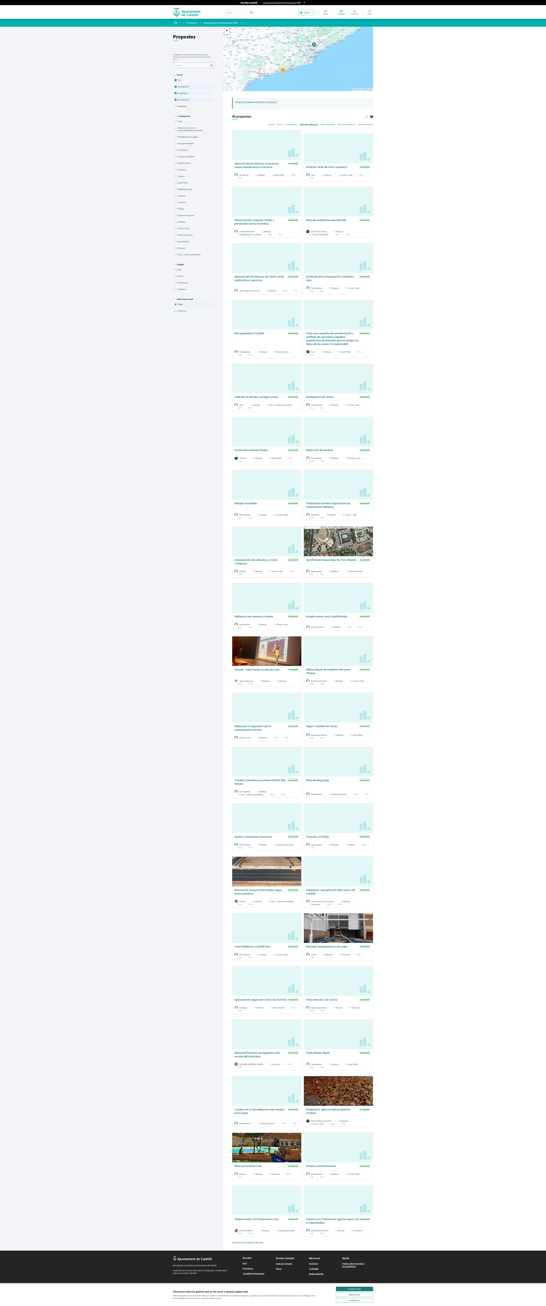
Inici (245, 1263)
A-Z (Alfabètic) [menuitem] (291, 124)
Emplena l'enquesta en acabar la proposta (256, 101)
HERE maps (367, 89)
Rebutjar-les (354, 1294)
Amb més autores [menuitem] (365, 124)
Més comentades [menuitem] (327, 124)
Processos (191, 22)
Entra (278, 1268)
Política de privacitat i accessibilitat (353, 1265)
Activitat (313, 1263)
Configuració (354, 1300)
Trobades (313, 1268)
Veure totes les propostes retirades (247, 1242)
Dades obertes (316, 1273)
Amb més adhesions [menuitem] (309, 124)
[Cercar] (251, 12)
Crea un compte (284, 1263)
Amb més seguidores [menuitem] (347, 124)
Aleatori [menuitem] (271, 124)
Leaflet (357, 89)
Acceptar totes (354, 1289)
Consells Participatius (253, 1273)
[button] (178, 75)
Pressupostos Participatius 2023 (220, 22)
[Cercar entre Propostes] (211, 65)
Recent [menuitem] (280, 124)
